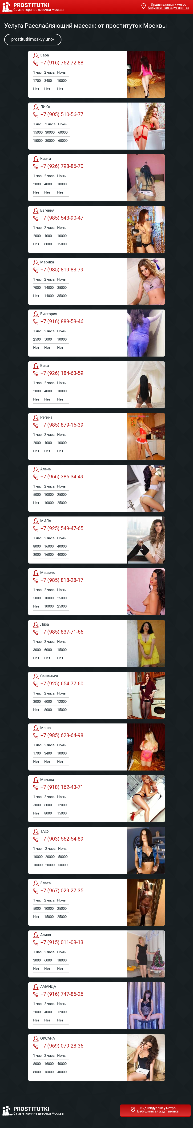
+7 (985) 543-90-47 (61, 218)
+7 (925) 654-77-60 (61, 684)
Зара (44, 55)
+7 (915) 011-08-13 (61, 942)
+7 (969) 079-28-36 (61, 1046)
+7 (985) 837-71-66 (61, 632)
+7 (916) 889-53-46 (61, 321)
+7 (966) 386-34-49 (61, 477)
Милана (47, 779)
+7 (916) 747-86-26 (61, 994)
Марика (47, 262)
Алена (45, 469)
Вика (44, 365)
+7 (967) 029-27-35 (61, 891)
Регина (46, 417)
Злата (45, 883)
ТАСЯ (44, 831)
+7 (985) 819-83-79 (61, 270)
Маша (45, 728)
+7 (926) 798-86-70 (61, 166)
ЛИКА (45, 107)
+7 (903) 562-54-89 (61, 839)
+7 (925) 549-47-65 (61, 528)
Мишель (47, 572)
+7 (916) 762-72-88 (61, 63)
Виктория (48, 314)
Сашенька (49, 676)
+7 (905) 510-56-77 (61, 114)
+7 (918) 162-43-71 (61, 787)
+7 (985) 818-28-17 (61, 580)
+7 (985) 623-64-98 (61, 735)
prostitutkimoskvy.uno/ (33, 39)
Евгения (47, 210)
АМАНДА (48, 986)
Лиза (44, 624)
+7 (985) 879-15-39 (61, 425)
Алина (45, 935)
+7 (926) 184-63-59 (61, 373)
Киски (45, 158)
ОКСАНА (47, 1038)
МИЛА (45, 521)
